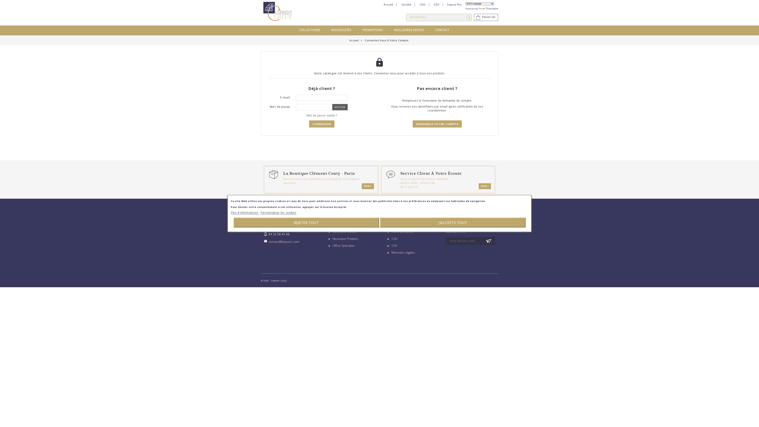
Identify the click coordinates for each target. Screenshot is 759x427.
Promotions (372, 30)
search (469, 17)
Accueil (388, 4)
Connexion (321, 124)
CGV (436, 4)
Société (406, 4)
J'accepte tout (452, 222)
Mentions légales (403, 252)
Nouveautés (341, 30)
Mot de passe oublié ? (321, 115)
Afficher (340, 107)
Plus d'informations (245, 212)
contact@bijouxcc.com (284, 242)
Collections (309, 30)
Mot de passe (280, 107)
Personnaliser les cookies (278, 212)
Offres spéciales (344, 246)
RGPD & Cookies (403, 232)
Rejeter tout (306, 222)
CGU (423, 4)
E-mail (285, 97)
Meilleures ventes (409, 30)
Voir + (368, 186)
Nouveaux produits (345, 239)
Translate (492, 8)
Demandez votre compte (437, 124)
